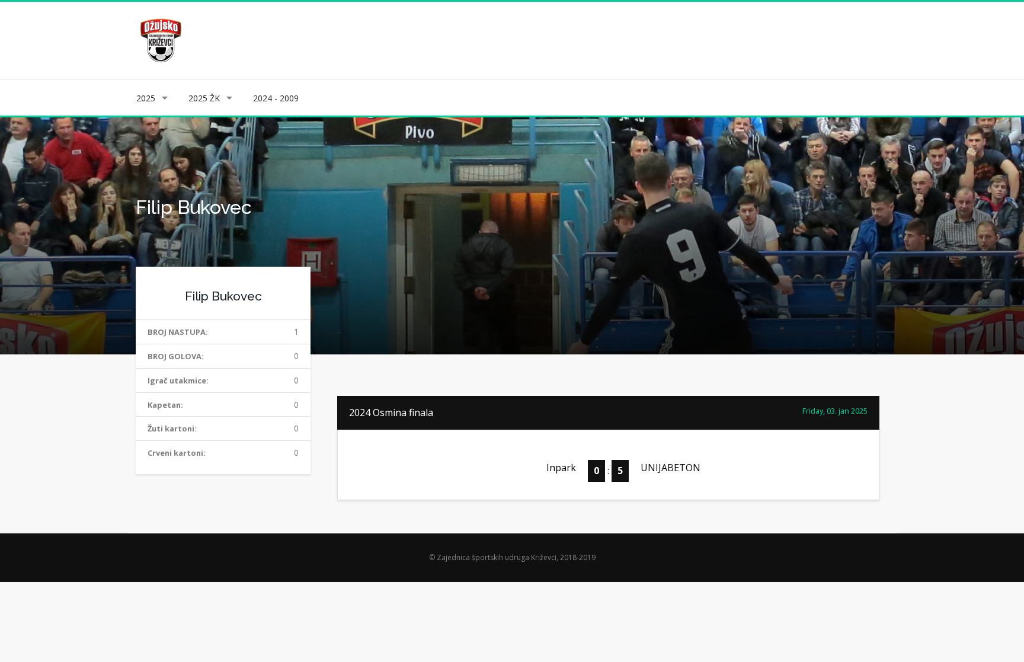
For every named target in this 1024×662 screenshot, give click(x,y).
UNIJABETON (670, 467)
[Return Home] (160, 39)
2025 (145, 98)
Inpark (561, 467)
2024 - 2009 (276, 98)
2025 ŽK (204, 98)
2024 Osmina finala (391, 412)
